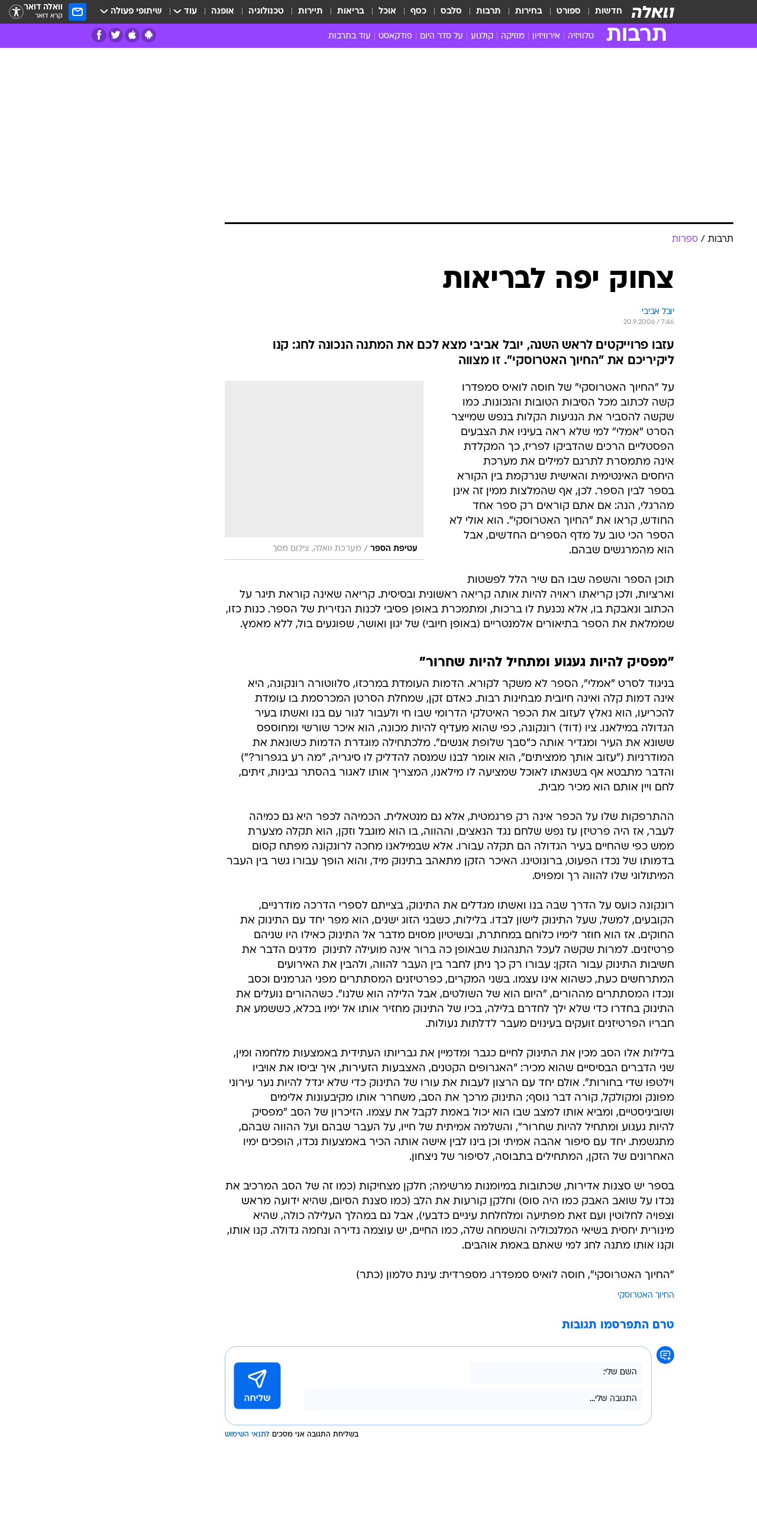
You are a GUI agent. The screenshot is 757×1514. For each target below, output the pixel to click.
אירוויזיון (546, 36)
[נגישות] (16, 12)
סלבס (451, 11)
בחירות (528, 11)
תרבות (488, 11)
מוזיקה (513, 36)
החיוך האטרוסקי (645, 1295)
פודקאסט (395, 36)
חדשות (608, 11)
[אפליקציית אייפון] (132, 35)
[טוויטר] (115, 35)
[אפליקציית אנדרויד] (148, 35)
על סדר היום (441, 36)
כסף (418, 11)
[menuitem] (601, 11)
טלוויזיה (581, 36)
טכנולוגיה (266, 11)
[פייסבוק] (99, 35)
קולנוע (482, 36)
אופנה (222, 11)
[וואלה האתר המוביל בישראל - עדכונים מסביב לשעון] (653, 12)
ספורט (569, 11)
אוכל (387, 11)
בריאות (350, 11)
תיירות (310, 11)
